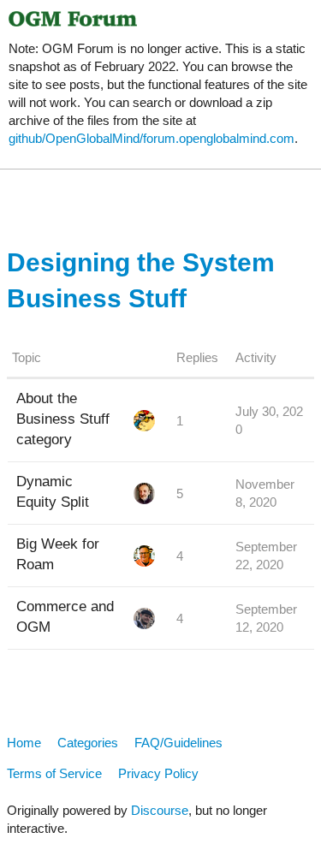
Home (24, 742)
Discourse (159, 810)
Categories (87, 742)
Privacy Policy (158, 773)
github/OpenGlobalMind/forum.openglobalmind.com (151, 138)
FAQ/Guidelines (178, 742)
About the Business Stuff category (63, 418)
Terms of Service (54, 773)
